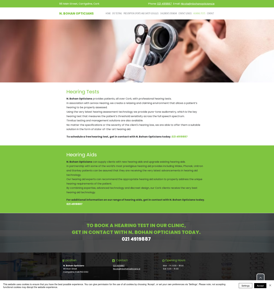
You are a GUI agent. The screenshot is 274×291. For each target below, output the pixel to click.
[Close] (270, 285)
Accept (260, 285)
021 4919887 (164, 4)
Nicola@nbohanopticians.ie (198, 4)
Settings (245, 285)
